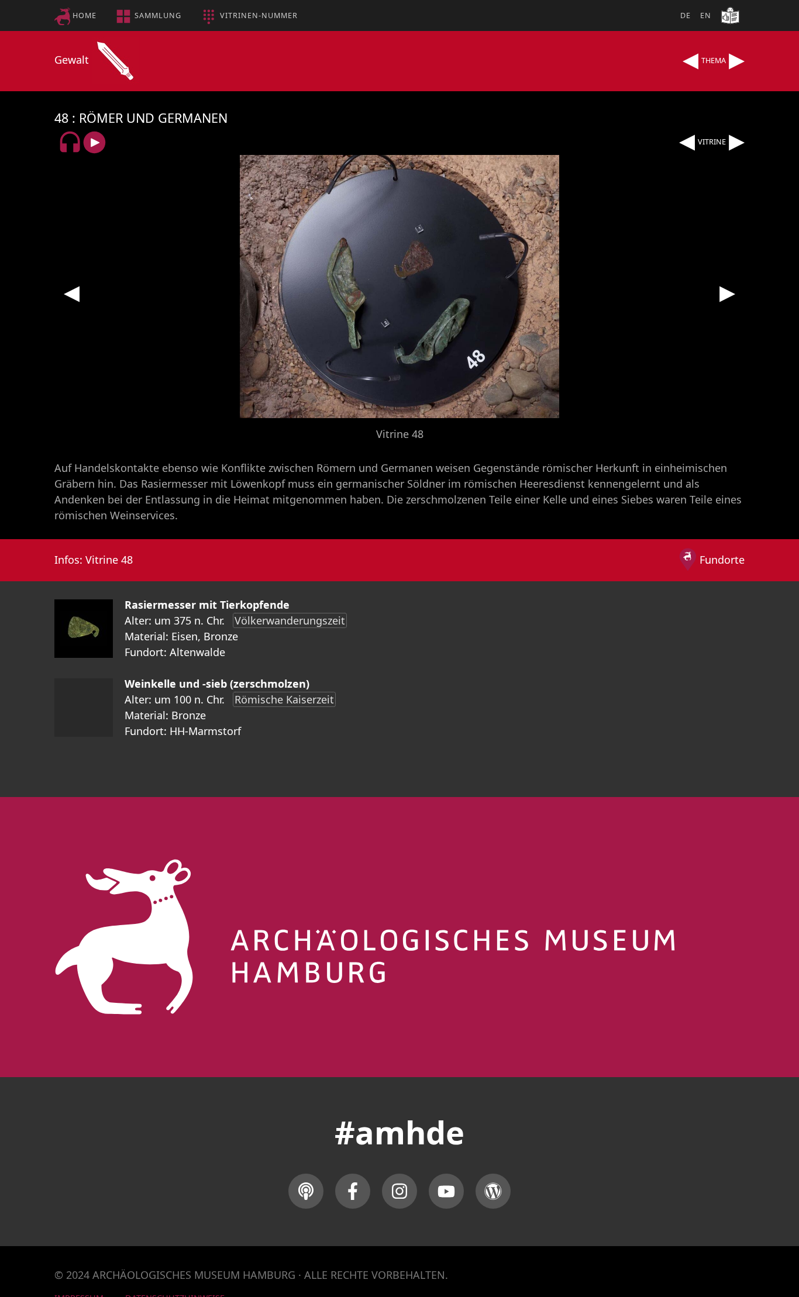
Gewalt (73, 60)
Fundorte (722, 560)
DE (685, 15)
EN (705, 15)
